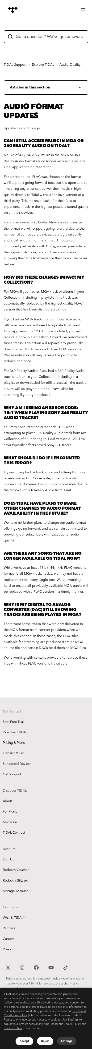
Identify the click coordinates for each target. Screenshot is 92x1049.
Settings (66, 1041)
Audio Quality (69, 65)
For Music (10, 811)
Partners (9, 928)
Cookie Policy (72, 1024)
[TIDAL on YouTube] (51, 967)
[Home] (13, 10)
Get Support (12, 774)
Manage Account (15, 891)
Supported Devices (17, 764)
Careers (9, 939)
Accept (24, 1041)
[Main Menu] (83, 9)
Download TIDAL (15, 732)
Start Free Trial (13, 722)
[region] (46, 1018)
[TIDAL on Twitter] (9, 967)
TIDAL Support (15, 65)
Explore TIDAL (43, 65)
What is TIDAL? (14, 918)
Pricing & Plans (14, 743)
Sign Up (9, 859)
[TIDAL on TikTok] (65, 967)
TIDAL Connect (14, 833)
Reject (45, 1041)
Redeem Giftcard (15, 881)
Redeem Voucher (16, 870)
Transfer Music (13, 753)
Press (7, 949)
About (7, 801)
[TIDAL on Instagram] (22, 967)
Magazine (10, 822)
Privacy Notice (13, 1028)
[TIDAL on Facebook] (37, 967)
